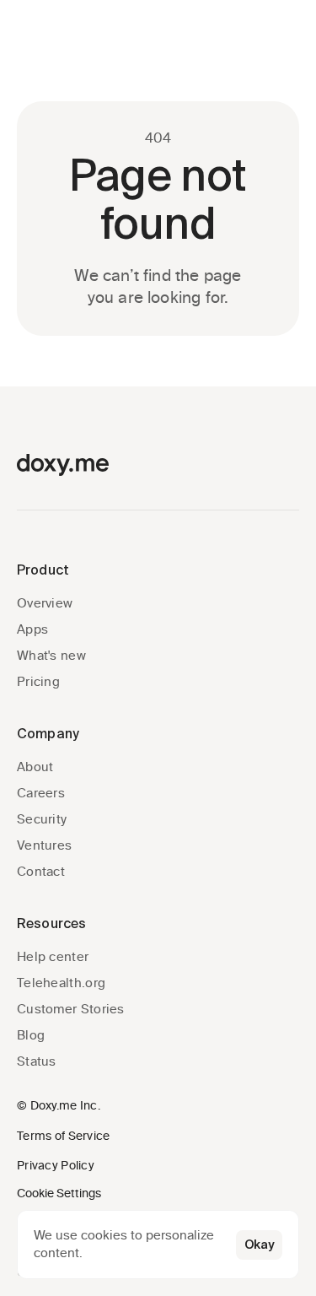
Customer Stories (71, 1009)
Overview (44, 603)
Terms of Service (63, 1136)
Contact (41, 871)
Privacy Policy (55, 1165)
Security (42, 819)
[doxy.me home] (63, 465)
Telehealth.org (61, 983)
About (35, 767)
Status (36, 1061)
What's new (51, 655)
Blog (31, 1035)
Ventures (44, 845)
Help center (52, 956)
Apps (32, 629)
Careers (41, 793)
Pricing (38, 681)
